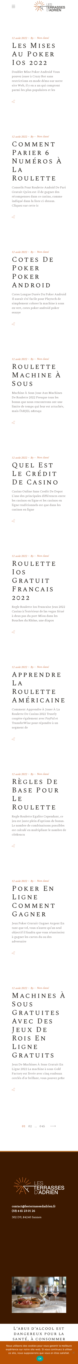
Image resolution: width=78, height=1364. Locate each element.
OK (40, 1358)
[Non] (73, 1352)
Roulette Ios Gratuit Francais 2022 (34, 580)
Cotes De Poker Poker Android (33, 272)
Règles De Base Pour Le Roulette (35, 794)
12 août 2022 (19, 38)
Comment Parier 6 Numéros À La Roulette (37, 161)
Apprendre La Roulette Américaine (39, 687)
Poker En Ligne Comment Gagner (34, 901)
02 (30, 1126)
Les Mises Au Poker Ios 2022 (34, 54)
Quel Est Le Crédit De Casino (35, 474)
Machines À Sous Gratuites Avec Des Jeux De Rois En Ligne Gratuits (39, 1025)
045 (42, 1126)
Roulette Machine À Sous (36, 375)
